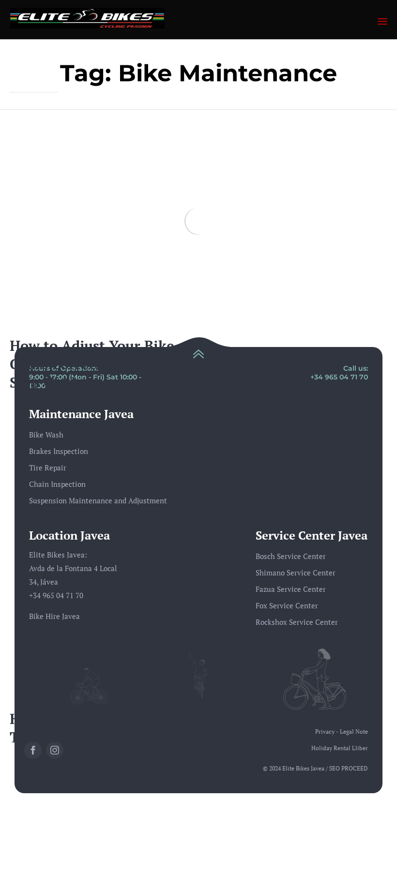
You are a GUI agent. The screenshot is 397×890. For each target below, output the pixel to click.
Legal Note (354, 731)
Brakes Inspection (58, 451)
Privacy (325, 731)
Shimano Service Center (296, 572)
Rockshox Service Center (297, 622)
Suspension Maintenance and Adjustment (98, 500)
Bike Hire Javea (54, 616)
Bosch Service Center (291, 556)
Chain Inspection (57, 484)
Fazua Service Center (291, 589)
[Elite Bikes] (87, 18)
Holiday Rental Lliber (339, 748)
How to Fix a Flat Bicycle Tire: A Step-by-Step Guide (100, 727)
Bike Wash (46, 434)
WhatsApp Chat (347, 874)
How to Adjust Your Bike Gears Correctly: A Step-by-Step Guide (101, 364)
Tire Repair (47, 467)
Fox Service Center (287, 605)
